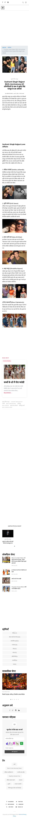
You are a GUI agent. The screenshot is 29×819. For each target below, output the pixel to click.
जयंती (3, 404)
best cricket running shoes (14, 768)
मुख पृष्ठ (4, 48)
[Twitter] (5, 2)
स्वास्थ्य (20, 780)
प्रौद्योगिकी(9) (15, 656)
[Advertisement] (14, 26)
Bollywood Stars (7, 407)
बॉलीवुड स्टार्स (22, 405)
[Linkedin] (8, 2)
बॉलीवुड (19, 404)
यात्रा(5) (14, 664)
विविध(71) (14, 633)
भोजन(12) (15, 653)
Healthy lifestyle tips (14, 776)
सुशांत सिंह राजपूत (14, 79)
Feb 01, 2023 (14, 591)
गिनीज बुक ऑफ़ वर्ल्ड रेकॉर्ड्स (14, 788)
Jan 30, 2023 (14, 581)
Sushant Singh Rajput (17, 402)
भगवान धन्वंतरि (18, 784)
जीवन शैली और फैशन (6, 691)
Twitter (20, 802)
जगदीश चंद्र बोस (21, 772)
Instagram (11, 804)
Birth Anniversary (11, 404)
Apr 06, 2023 (14, 565)
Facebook (11, 802)
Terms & (21, 814)
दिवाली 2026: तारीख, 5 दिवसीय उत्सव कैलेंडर (13, 694)
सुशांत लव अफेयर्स (14, 405)
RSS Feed (10, 807)
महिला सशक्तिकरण (8, 772)
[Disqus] (14, 434)
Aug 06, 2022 (14, 574)
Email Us (20, 807)
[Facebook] (2, 2)
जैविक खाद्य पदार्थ (11, 780)
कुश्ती (9, 784)
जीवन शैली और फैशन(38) (14, 637)
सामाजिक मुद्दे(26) (15, 641)
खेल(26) (15, 649)
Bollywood (5, 405)
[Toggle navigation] (2, 7)
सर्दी (14, 764)
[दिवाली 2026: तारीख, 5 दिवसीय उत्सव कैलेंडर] (14, 681)
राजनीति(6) (14, 660)
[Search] (23, 2)
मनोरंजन (9, 48)
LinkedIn (20, 804)
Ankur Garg (9, 93)
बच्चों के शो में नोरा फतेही (16, 578)
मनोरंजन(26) (14, 645)
